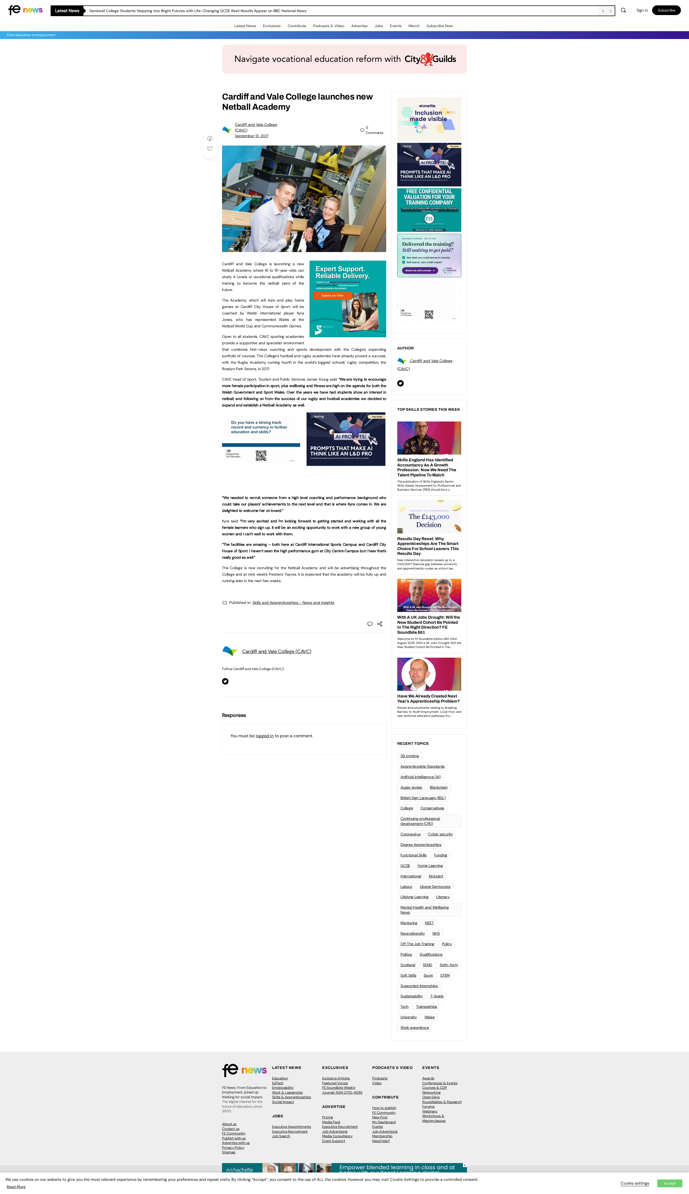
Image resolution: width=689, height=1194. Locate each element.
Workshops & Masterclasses (434, 1118)
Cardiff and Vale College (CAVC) (276, 651)
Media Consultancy (337, 1136)
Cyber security (440, 834)
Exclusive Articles (336, 1078)
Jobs (379, 25)
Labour (406, 886)
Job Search (281, 1136)
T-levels (437, 996)
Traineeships (426, 1006)
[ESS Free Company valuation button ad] (429, 209)
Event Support (333, 1141)
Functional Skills (413, 855)
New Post (380, 1117)
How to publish (384, 1108)
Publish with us (234, 1138)
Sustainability (411, 996)
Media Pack (331, 1122)
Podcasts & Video (328, 25)
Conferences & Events (440, 1083)
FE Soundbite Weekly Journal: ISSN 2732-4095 (342, 1090)
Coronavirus (410, 834)
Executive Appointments (291, 1126)
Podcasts (380, 1078)
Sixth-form (449, 964)
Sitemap (228, 1152)
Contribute (297, 25)
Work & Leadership (287, 1092)
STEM (445, 975)
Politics (406, 954)
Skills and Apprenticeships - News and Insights (293, 602)
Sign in (642, 10)
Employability (283, 1087)
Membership (382, 1136)
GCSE (405, 865)
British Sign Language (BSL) (423, 797)
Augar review (411, 787)
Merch (414, 25)
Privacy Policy (233, 1147)
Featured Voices (335, 1083)
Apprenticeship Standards (422, 766)
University (408, 1017)
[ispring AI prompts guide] (346, 462)
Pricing (327, 1117)
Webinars (429, 1111)
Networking (431, 1092)
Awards (428, 1078)
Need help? (381, 1141)
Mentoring (408, 922)
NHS (436, 933)
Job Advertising (334, 1131)
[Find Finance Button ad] (429, 255)
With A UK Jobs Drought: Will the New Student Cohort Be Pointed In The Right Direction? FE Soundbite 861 (181, 10)
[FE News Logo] (25, 10)
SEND (427, 964)
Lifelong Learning (414, 896)
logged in (265, 736)
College (406, 808)
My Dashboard (384, 1122)
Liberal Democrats (435, 886)
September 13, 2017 (251, 135)
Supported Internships (419, 985)
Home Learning (430, 865)
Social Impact (283, 1102)
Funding (440, 855)
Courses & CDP (434, 1087)
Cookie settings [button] (635, 1183)
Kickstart (436, 876)
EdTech (277, 1083)
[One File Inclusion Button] (429, 118)
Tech (404, 1006)
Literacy (443, 896)
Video (377, 1083)
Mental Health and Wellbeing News (424, 910)
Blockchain (439, 787)
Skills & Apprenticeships (291, 1097)
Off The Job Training (417, 943)
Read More (16, 1186)
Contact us (231, 1128)
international (410, 876)
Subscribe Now (440, 25)
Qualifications (431, 954)
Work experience (414, 1027)
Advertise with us (236, 1142)
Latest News (245, 25)
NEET (429, 922)
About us (229, 1124)
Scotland (407, 964)
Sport (428, 975)
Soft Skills (408, 975)
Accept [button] (670, 1183)
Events (396, 25)
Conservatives (432, 808)
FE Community (233, 1133)
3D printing (409, 755)
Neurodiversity (412, 933)
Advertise (359, 25)
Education (280, 1078)
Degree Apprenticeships (420, 844)
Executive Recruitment (290, 1131)
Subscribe (666, 10)
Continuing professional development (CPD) (420, 821)
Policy (447, 943)
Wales (429, 1017)
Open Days (431, 1097)
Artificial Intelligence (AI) (420, 776)
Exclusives (272, 25)
